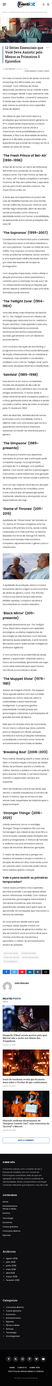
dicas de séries (11, 953)
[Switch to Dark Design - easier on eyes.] (43, 4)
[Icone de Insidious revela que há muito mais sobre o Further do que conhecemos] (26, 1063)
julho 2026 (10, 1262)
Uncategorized (13, 1336)
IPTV (5, 123)
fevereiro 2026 (12, 1280)
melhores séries (11, 957)
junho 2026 (11, 1265)
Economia (7, 1222)
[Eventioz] (26, 4)
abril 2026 (10, 1273)
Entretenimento (31, 71)
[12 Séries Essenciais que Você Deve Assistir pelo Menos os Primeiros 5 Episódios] (26, 30)
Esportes (7, 1235)
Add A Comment (26, 1140)
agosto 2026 (12, 1258)
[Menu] (4, 4)
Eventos (6, 1213)
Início (5, 12)
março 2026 (11, 1276)
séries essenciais (30, 957)
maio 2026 (11, 1269)
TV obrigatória (10, 961)
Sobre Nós (34, 1367)
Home (5, 1201)
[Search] (48, 4)
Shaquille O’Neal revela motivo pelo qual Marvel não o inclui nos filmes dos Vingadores (25, 1038)
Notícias (9, 1329)
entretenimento (28, 953)
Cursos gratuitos (10, 1226)
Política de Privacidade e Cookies (26, 1371)
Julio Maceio (10, 69)
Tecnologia (8, 1218)
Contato (22, 1367)
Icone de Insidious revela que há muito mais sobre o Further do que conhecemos (25, 1081)
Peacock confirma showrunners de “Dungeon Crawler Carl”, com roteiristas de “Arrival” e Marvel (26, 1123)
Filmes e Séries (43, 71)
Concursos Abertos (11, 1231)
